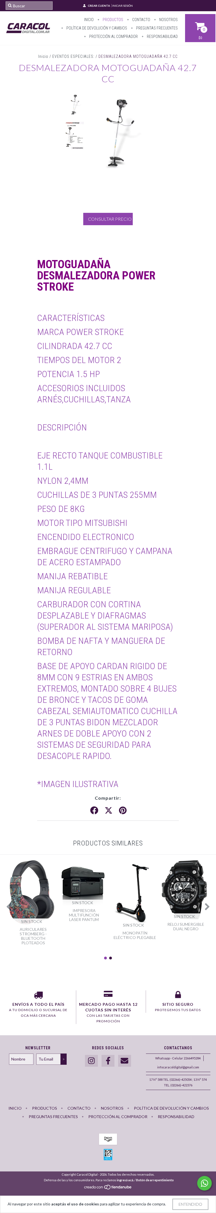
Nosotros (168, 19)
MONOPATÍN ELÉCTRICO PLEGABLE (135, 935)
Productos (112, 19)
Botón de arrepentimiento (155, 1180)
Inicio (89, 19)
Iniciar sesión (122, 5)
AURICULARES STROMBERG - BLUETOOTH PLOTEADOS (33, 936)
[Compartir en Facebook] (94, 810)
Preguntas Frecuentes (156, 28)
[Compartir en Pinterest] (123, 810)
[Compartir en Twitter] (108, 810)
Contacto (140, 19)
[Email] (124, 1061)
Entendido (190, 1204)
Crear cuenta (99, 5)
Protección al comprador (113, 36)
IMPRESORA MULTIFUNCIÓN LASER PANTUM (84, 915)
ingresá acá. (125, 1180)
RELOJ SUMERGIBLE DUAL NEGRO (185, 926)
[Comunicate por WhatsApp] (204, 1183)
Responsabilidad (162, 36)
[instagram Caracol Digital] (91, 1061)
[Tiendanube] (108, 1188)
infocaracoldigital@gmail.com (178, 1067)
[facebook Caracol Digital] (108, 1061)
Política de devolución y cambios (96, 28)
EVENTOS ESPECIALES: (73, 56)
